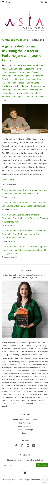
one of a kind (23, 93)
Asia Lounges (15, 68)
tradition (29, 96)
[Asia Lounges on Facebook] (16, 446)
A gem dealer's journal (15, 40)
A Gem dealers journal (27, 65)
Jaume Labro (33, 82)
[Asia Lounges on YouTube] (33, 446)
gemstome (38, 75)
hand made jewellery (35, 79)
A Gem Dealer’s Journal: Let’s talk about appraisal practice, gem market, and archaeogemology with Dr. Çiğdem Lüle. (24, 250)
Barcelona (29, 68)
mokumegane (35, 89)
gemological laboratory (12, 75)
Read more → (8, 179)
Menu (7, 2)
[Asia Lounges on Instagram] (28, 446)
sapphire (36, 93)
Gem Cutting (33, 72)
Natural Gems (8, 93)
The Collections (25, 423)
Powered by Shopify (39, 479)
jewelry (16, 86)
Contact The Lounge (25, 429)
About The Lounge (25, 426)
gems (28, 75)
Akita (4, 68)
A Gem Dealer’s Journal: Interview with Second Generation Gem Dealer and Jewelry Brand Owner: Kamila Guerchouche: (23, 234)
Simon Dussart (8, 96)
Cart (46, 2)
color (4, 72)
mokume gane (20, 89)
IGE (3, 82)
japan (21, 82)
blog (39, 68)
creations (13, 72)
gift (15, 79)
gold (22, 79)
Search (25, 433)
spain (20, 96)
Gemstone (6, 79)
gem (22, 72)
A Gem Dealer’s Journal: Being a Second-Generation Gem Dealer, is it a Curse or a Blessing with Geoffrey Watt (25, 218)
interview (12, 82)
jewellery (6, 86)
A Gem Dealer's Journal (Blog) (25, 419)
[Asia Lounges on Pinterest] (22, 446)
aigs (42, 65)
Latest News (25, 270)
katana (25, 86)
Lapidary (35, 86)
